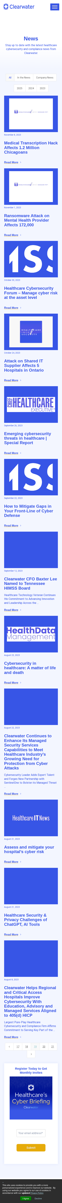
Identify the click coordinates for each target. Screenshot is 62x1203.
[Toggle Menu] (55, 7)
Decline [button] (38, 1198)
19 (35, 1046)
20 (44, 1046)
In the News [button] (23, 77)
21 (52, 1046)
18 (26, 1046)
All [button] (10, 77)
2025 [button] (19, 88)
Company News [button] (44, 77)
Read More (11, 162)
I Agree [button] (25, 1198)
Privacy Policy (36, 1192)
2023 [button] (42, 88)
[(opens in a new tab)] (31, 113)
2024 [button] (31, 88)
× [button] (3, 1182)
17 (18, 1046)
